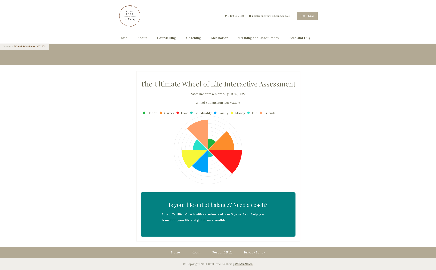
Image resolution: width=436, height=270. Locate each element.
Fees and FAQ (299, 38)
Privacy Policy (254, 252)
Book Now (307, 16)
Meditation (219, 38)
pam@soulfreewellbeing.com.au (271, 15)
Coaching (193, 38)
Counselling (166, 38)
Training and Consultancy (258, 38)
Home (122, 38)
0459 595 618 (236, 15)
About (142, 38)
